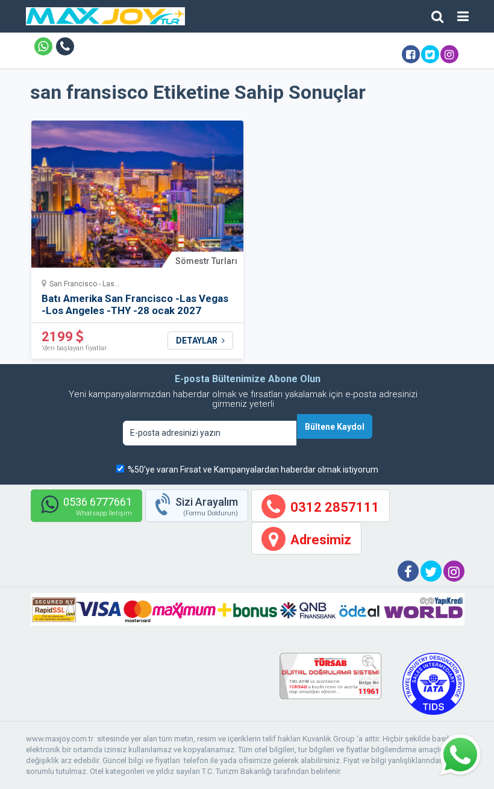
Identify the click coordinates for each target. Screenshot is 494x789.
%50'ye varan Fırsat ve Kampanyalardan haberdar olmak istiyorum (253, 469)
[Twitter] (430, 54)
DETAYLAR (197, 340)
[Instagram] (449, 54)
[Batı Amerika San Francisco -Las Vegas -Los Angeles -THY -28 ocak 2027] (137, 198)
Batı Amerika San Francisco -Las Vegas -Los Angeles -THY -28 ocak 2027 (135, 304)
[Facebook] (411, 54)
